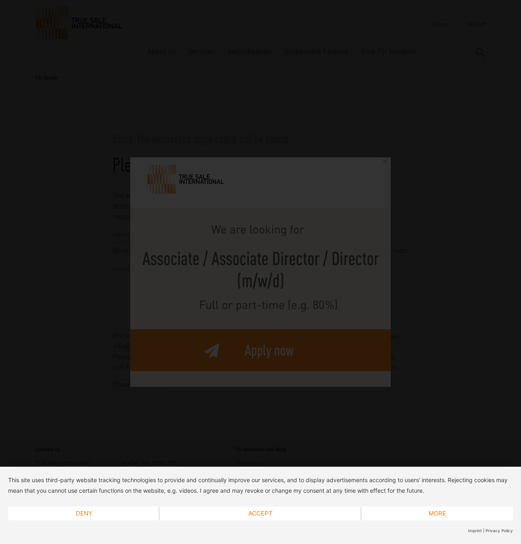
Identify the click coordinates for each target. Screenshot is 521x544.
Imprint (475, 530)
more (437, 513)
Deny (84, 513)
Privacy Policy (499, 530)
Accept (260, 513)
